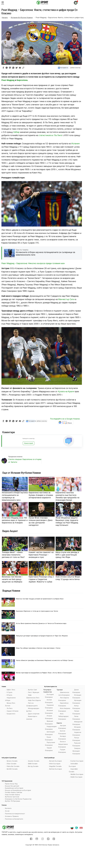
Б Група (9, 692)
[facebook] (31, 839)
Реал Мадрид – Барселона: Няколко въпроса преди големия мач (33, 263)
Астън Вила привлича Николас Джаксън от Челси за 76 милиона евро (41, 623)
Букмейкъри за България (14, 788)
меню (2, 4)
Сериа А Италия (12, 711)
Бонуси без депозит (12, 786)
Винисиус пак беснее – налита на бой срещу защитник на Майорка (12, 579)
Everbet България (77, 761)
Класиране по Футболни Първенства (18, 799)
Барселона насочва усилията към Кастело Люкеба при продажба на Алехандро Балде (67, 496)
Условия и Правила (11, 816)
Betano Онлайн (12, 761)
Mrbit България (54, 763)
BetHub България (55, 769)
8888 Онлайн (32, 763)
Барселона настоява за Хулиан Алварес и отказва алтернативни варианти (41, 495)
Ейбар (16, 132)
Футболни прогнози (12, 797)
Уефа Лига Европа (34, 700)
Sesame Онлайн (33, 761)
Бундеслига (11, 714)
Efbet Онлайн (11, 763)
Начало (5, 17)
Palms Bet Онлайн (13, 766)
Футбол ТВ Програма (12, 801)
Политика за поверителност (15, 813)
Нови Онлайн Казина (12, 794)
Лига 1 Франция (33, 692)
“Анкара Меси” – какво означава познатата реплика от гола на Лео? (13, 554)
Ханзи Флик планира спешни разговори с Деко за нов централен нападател (40, 521)
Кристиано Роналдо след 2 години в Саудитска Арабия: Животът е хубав (41, 579)
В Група (9, 695)
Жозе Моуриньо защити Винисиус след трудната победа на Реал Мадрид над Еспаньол (67, 521)
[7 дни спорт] (42, 2)
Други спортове (33, 714)
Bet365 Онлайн (12, 769)
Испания (75, 143)
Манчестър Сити (66, 299)
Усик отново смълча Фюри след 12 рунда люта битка (68, 578)
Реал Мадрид (7, 80)
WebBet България (77, 774)
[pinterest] (53, 839)
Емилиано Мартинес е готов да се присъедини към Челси (37, 611)
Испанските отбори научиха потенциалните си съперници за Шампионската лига (15, 496)
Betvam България (55, 761)
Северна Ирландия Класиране (76, 751)
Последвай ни (64, 67)
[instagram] (42, 839)
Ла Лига (9, 708)
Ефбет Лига (11, 690)
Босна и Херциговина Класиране (63, 744)
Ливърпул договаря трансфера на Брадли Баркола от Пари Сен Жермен (42, 636)
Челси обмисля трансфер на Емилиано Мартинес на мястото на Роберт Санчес (44, 660)
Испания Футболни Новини (22, 17)
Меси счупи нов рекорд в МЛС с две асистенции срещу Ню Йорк (67, 554)
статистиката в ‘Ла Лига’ (50, 135)
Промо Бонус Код (11, 784)
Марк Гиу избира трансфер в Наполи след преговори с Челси (38, 648)
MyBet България (76, 777)
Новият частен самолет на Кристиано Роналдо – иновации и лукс (41, 554)
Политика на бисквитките (14, 819)
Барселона (22, 80)
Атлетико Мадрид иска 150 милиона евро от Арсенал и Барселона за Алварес (15, 520)
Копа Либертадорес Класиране (63, 716)
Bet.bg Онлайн (33, 766)
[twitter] (48, 839)
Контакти (8, 808)
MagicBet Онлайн (55, 766)
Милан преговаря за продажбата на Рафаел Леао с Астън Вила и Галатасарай (44, 673)
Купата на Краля (66, 391)
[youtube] (36, 839)
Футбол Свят (32, 690)
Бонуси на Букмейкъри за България (18, 790)
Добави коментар (75, 67)
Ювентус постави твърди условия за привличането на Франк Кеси (39, 599)
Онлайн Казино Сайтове (13, 792)
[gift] (75, 3)
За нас (7, 811)
